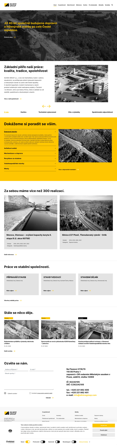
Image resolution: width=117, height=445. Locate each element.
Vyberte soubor (12, 393)
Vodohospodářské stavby (14, 163)
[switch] (43, 442)
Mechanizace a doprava (13, 153)
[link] (112, 5)
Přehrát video (8, 37)
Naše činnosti (71, 5)
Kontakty (107, 5)
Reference (79, 5)
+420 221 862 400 (80, 390)
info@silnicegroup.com (85, 395)
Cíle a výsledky (74, 112)
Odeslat (48, 397)
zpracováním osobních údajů (44, 393)
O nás (6, 112)
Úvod (43, 415)
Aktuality (101, 5)
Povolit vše (104, 425)
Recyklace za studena (12, 158)
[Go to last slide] (44, 106)
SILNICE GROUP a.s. (10, 5)
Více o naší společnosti (11, 99)
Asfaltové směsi (10, 148)
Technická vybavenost (47, 112)
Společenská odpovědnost (102, 112)
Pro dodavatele (93, 5)
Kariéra (85, 5)
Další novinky (8, 351)
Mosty (6, 169)
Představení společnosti (48, 418)
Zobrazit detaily (83, 442)
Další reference (9, 254)
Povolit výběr (103, 430)
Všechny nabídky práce (11, 300)
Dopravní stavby (10, 132)
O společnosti (62, 5)
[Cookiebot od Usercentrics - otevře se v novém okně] (10, 442)
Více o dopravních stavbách (67, 169)
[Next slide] (49, 106)
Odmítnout (104, 435)
